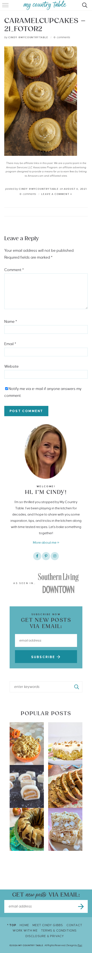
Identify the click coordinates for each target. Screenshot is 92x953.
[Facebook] (37, 556)
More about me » (46, 542)
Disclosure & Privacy (44, 936)
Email (10, 344)
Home (24, 925)
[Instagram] (55, 556)
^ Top (11, 925)
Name (10, 322)
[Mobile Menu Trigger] (6, 7)
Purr (80, 945)
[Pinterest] (46, 556)
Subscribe (44, 657)
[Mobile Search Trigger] (84, 7)
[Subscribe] (81, 906)
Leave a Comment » (56, 194)
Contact (74, 925)
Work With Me (25, 930)
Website (11, 366)
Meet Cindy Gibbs (48, 925)
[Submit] (76, 686)
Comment (14, 270)
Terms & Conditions (59, 930)
